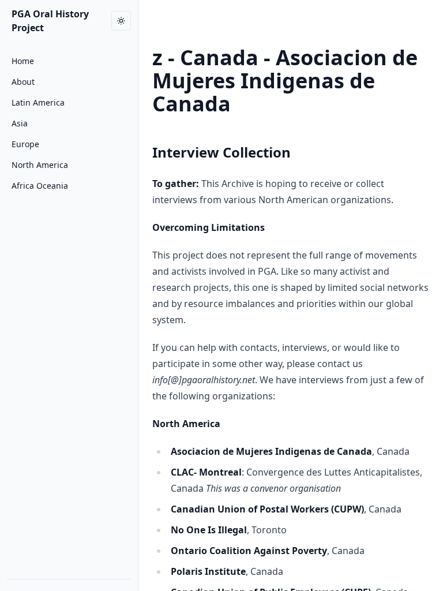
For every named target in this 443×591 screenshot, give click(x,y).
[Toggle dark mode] (121, 21)
